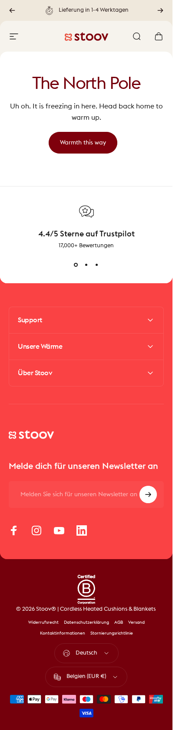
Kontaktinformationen (62, 633)
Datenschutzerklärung (86, 622)
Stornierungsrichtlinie (111, 633)
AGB (118, 622)
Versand (136, 622)
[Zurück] (12, 10)
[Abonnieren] (148, 494)
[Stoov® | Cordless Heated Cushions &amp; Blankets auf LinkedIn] (81, 530)
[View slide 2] (86, 265)
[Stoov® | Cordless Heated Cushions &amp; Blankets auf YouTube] (59, 530)
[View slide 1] (76, 265)
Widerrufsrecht (43, 622)
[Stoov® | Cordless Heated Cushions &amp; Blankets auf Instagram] (36, 530)
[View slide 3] (97, 265)
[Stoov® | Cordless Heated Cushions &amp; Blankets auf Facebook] (14, 530)
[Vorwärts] (160, 10)
